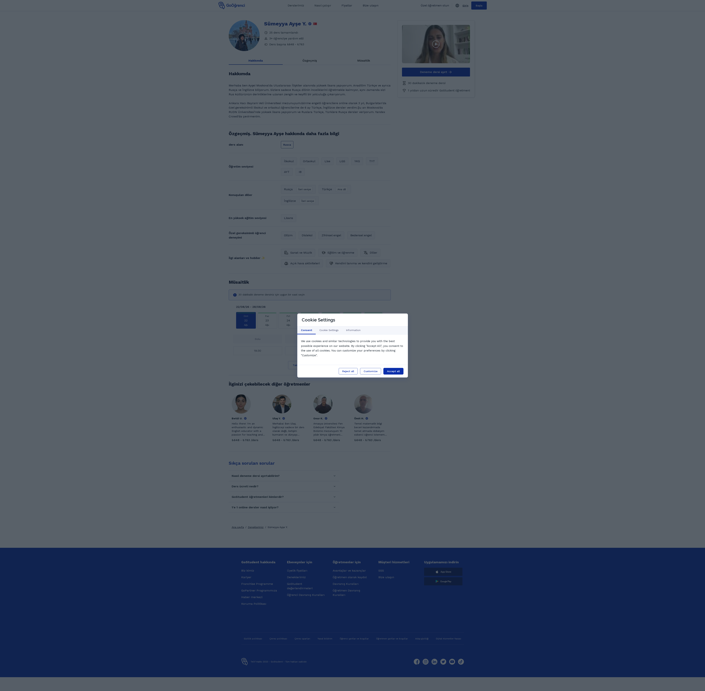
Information (353, 330)
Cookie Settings (329, 330)
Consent (306, 330)
